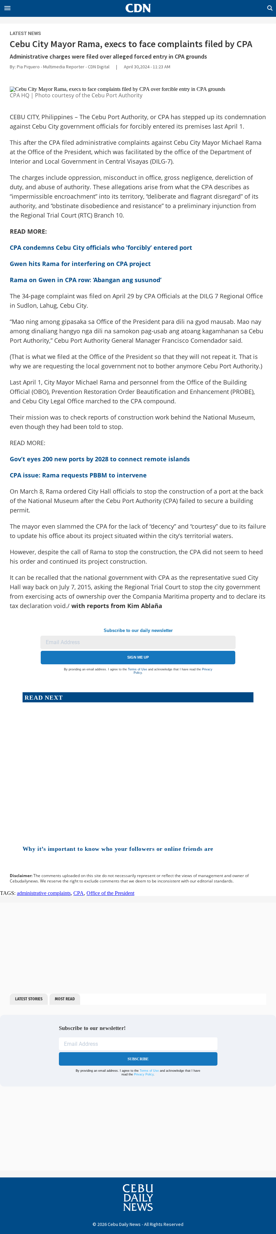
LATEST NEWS (25, 33)
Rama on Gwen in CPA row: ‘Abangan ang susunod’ (86, 280)
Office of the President (110, 893)
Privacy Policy (143, 1074)
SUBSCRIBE (138, 1059)
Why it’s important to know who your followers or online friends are (118, 848)
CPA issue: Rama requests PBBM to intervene (78, 475)
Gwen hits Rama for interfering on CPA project (80, 264)
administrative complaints (44, 893)
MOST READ (65, 999)
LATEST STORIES (28, 999)
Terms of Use (137, 669)
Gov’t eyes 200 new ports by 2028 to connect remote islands (100, 459)
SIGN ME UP (138, 657)
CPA (78, 893)
